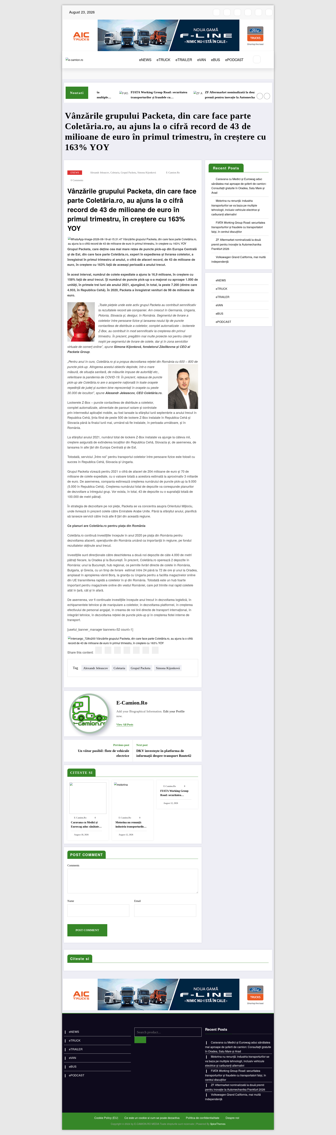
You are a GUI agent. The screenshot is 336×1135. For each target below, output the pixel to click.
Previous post (121, 745)
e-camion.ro (173, 172)
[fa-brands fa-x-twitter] (247, 12)
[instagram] (226, 12)
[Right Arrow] (267, 96)
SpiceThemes (217, 1124)
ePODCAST (234, 59)
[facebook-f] (216, 12)
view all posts (124, 724)
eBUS (215, 59)
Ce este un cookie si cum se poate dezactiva (152, 1118)
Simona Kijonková (146, 172)
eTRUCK (163, 59)
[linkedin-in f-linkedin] (268, 12)
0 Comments (77, 180)
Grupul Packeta (128, 172)
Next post (142, 745)
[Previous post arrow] (68, 751)
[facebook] (98, 650)
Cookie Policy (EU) (106, 1118)
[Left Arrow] (260, 96)
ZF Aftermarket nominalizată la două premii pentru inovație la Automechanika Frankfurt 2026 (209, 95)
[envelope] (127, 650)
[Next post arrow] (196, 751)
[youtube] (237, 12)
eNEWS (145, 59)
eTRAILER (184, 59)
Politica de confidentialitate (202, 1118)
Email (137, 900)
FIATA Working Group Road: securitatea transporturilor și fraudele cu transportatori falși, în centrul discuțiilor (135, 95)
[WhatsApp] (145, 650)
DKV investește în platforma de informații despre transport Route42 (163, 753)
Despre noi (232, 1118)
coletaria (114, 172)
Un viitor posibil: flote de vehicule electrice (103, 753)
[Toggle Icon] (267, 59)
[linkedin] (117, 650)
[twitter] (108, 650)
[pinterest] (136, 650)
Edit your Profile (174, 711)
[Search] (257, 59)
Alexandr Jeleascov (99, 172)
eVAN (201, 59)
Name (70, 900)
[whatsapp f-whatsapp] (258, 12)
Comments (73, 865)
